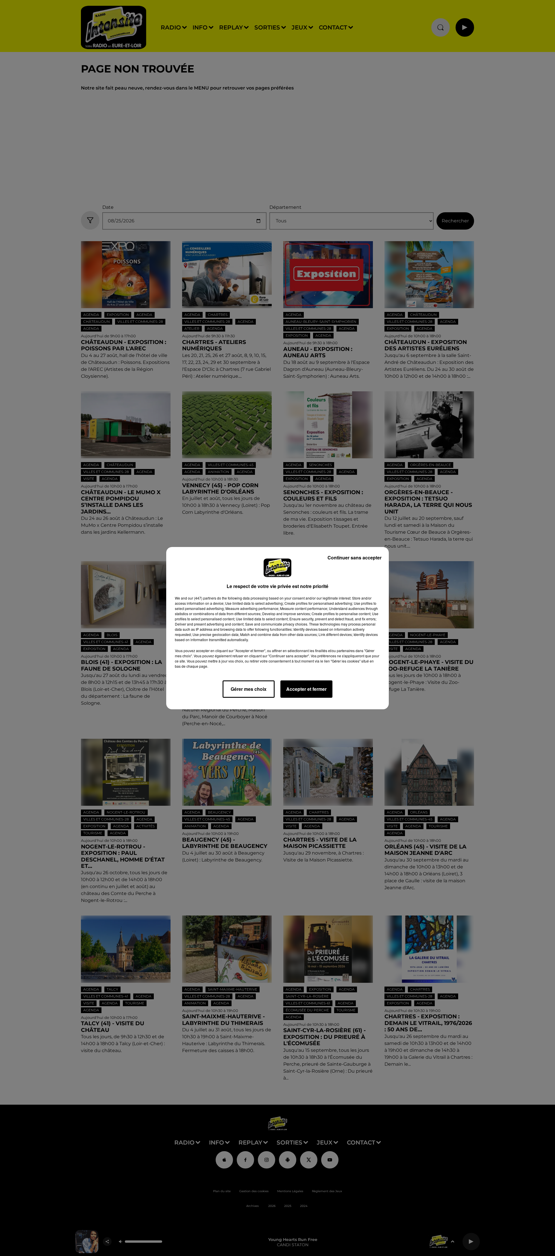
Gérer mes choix (249, 689)
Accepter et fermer (306, 689)
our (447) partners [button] (202, 598)
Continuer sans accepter (355, 557)
